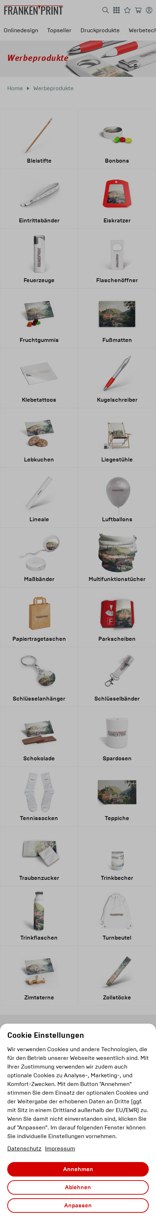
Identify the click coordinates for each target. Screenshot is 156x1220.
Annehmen (78, 1169)
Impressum (60, 1148)
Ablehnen (78, 1187)
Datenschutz (24, 1148)
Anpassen (78, 1205)
